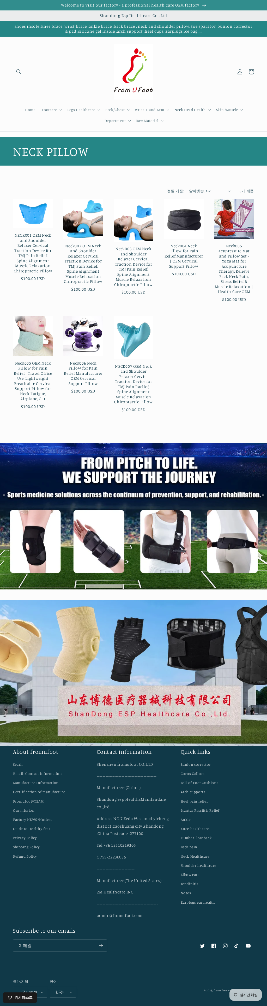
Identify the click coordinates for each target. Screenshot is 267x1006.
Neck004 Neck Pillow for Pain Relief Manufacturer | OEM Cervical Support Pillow (184, 256)
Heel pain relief (194, 801)
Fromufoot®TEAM (28, 801)
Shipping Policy (26, 847)
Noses (186, 893)
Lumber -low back (196, 837)
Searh (18, 764)
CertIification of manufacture (39, 791)
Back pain (189, 847)
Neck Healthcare (195, 856)
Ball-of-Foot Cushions (200, 782)
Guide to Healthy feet (31, 828)
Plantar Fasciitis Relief (200, 810)
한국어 (60, 992)
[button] (19, 72)
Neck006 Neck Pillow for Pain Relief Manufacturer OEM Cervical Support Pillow (83, 373)
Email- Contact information (37, 773)
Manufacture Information (36, 782)
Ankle (186, 819)
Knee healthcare (195, 828)
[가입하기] (101, 945)
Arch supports (193, 791)
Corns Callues (193, 773)
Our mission (24, 810)
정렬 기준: (175, 191)
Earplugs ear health (198, 902)
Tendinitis (189, 883)
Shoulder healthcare (198, 865)
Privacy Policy (25, 837)
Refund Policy (25, 856)
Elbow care (190, 874)
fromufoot (220, 990)
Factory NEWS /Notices (32, 819)
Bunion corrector (196, 764)
